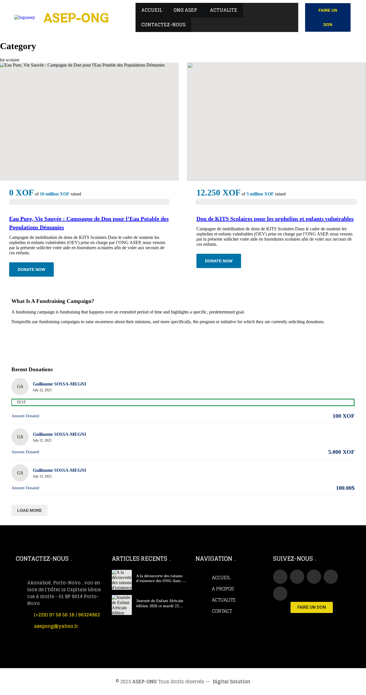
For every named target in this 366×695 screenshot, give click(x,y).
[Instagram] (280, 593)
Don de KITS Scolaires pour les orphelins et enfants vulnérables (275, 218)
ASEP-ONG (144, 682)
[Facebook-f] (280, 577)
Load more (29, 510)
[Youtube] (314, 577)
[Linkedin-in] (331, 577)
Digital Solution (231, 682)
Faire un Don (328, 17)
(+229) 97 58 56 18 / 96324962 (67, 615)
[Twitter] (297, 577)
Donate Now (31, 269)
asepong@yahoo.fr (56, 626)
